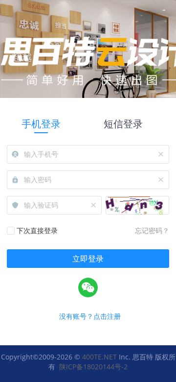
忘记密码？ (152, 230)
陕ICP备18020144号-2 (93, 366)
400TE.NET (99, 356)
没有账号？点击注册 (90, 316)
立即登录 (88, 258)
